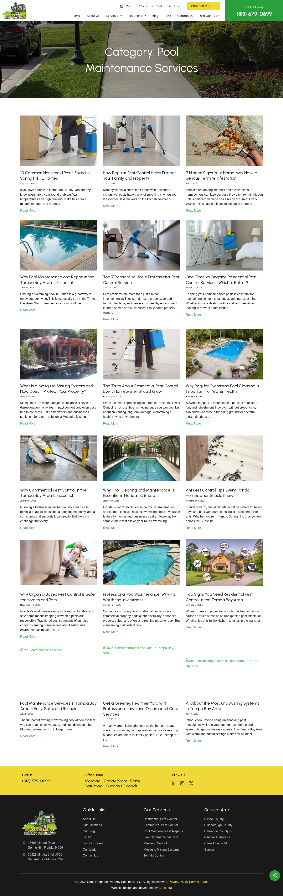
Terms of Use (199, 881)
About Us (93, 16)
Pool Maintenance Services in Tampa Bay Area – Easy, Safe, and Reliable (58, 706)
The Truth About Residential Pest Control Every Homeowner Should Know (140, 388)
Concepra (165, 887)
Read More (27, 210)
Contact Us (185, 16)
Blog (155, 16)
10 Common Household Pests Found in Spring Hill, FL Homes (55, 175)
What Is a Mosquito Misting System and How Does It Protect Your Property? (56, 388)
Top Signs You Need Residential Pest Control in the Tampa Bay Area (219, 597)
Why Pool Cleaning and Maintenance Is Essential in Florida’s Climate (138, 492)
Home (76, 16)
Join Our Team (210, 16)
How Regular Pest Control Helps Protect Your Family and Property (139, 175)
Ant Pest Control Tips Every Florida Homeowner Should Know (218, 492)
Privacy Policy (178, 881)
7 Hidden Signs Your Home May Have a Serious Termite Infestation (221, 175)
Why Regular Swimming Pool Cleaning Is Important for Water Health (222, 388)
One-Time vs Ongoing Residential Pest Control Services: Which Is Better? (221, 279)
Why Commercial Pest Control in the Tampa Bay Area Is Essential (53, 492)
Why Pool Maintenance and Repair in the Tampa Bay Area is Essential (57, 279)
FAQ (168, 16)
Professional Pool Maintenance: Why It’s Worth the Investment (139, 597)
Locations (135, 16)
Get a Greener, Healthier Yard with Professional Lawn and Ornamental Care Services (140, 709)
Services (112, 16)
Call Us (27, 775)
